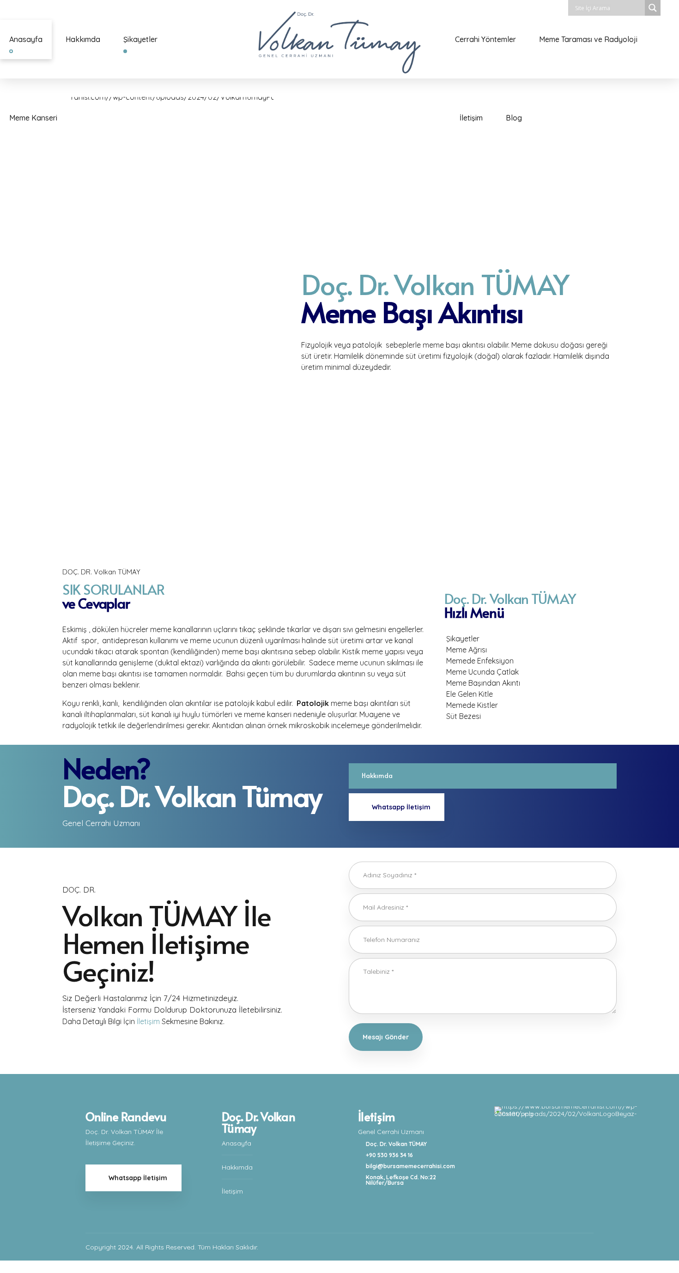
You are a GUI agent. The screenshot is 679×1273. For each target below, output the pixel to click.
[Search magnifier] (653, 8)
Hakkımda (83, 39)
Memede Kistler (472, 705)
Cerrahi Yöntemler (485, 39)
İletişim (471, 117)
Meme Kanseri (33, 117)
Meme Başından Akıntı (483, 683)
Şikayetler (140, 39)
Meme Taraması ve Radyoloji (588, 39)
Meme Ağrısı (466, 649)
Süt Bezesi (463, 716)
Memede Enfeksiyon (480, 660)
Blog (514, 117)
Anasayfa (25, 39)
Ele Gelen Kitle (469, 694)
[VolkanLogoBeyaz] (568, 1147)
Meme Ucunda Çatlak (482, 671)
